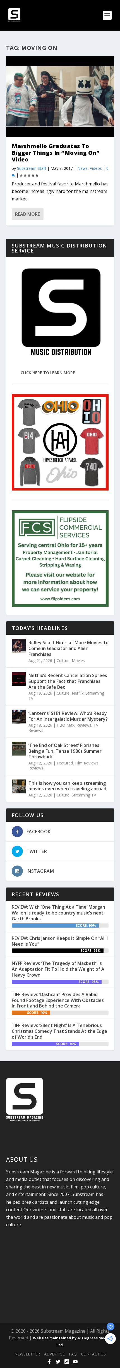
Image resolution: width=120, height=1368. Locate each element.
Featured (65, 763)
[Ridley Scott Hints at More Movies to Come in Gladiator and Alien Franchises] (19, 646)
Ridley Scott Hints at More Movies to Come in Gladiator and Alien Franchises (68, 648)
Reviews (83, 725)
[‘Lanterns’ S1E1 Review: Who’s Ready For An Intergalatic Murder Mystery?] (19, 717)
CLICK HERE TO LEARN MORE (48, 372)
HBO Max (65, 725)
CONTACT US (93, 1354)
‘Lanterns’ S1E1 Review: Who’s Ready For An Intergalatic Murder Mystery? (68, 716)
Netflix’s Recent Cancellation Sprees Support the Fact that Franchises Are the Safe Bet (67, 681)
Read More (27, 214)
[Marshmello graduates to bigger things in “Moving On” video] (60, 96)
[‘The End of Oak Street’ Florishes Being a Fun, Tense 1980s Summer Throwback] (19, 749)
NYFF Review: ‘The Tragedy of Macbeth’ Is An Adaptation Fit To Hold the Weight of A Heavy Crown (58, 969)
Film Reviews (87, 763)
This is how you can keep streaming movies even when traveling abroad (67, 786)
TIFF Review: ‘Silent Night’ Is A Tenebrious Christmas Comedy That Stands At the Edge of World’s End (59, 1031)
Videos (96, 168)
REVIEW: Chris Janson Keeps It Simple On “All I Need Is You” (60, 941)
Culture (63, 660)
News (82, 168)
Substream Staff (31, 168)
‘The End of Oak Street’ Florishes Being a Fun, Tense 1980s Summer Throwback (65, 751)
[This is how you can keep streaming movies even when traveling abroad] (19, 786)
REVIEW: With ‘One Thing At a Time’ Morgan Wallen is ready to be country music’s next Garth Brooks (58, 913)
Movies (78, 660)
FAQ (73, 1354)
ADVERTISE (54, 1354)
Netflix (77, 693)
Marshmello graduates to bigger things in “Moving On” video (56, 152)
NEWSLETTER (27, 1354)
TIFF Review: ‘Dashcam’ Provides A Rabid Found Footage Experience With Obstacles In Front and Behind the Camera (58, 1000)
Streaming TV (84, 795)
